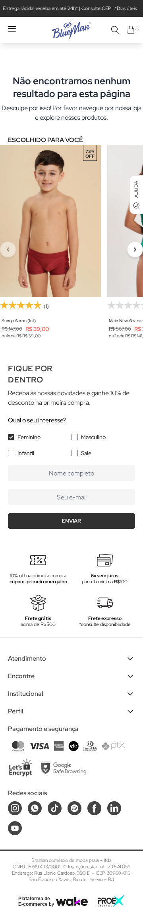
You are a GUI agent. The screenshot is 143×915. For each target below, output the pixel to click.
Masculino (93, 437)
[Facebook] (94, 808)
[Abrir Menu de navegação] (12, 29)
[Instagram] (15, 808)
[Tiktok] (55, 808)
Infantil (25, 453)
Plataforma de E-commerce (34, 901)
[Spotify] (74, 808)
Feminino (29, 437)
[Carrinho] (131, 30)
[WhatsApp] (35, 808)
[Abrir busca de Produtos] (115, 30)
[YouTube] (15, 828)
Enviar (71, 520)
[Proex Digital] (111, 901)
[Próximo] (135, 249)
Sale (86, 453)
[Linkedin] (114, 808)
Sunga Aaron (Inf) (19, 320)
